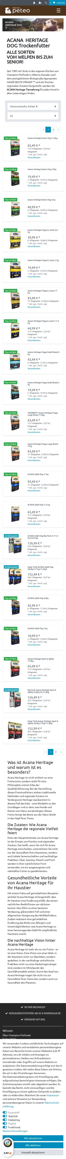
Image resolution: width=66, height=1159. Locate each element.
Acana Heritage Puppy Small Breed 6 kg (43, 353)
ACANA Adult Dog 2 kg (37, 628)
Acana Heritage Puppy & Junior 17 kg (42, 291)
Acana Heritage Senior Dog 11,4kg (42, 138)
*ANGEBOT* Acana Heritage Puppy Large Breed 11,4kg (43, 414)
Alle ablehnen (33, 1145)
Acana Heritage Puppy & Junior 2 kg (43, 260)
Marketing (14, 1119)
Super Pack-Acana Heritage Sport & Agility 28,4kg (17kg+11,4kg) (43, 722)
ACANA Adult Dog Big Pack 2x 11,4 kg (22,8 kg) (43, 537)
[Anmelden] (34, 2)
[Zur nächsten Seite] (58, 130)
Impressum (53, 1095)
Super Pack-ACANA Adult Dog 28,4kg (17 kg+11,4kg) (40, 568)
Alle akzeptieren (33, 1138)
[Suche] (46, 2)
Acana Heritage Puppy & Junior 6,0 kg (43, 231)
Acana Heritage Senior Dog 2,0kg (42, 169)
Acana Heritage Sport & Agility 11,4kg (41, 660)
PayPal (12, 1123)
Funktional (14, 1127)
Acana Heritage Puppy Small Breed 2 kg (43, 383)
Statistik (13, 1116)
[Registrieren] (40, 2)
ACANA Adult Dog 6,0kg (38, 598)
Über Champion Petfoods (17, 1035)
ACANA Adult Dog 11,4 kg (39, 504)
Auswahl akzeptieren (33, 1152)
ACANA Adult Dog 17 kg (38, 474)
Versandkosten (34, 157)
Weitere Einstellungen (15, 1130)
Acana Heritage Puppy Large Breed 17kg (43, 445)
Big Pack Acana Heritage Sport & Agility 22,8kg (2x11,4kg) (42, 691)
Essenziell (13, 1112)
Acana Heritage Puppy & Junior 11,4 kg (43, 322)
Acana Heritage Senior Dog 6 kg (41, 200)
